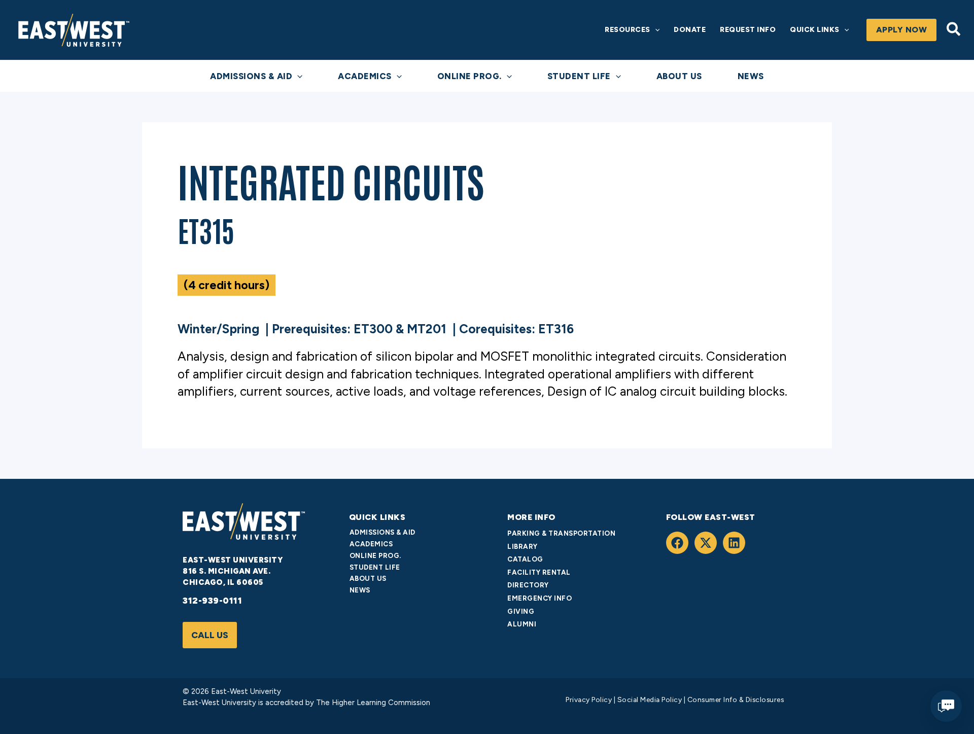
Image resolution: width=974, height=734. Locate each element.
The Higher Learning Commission (372, 702)
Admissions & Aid (382, 532)
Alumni (521, 624)
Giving (520, 611)
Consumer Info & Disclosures (735, 699)
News (360, 590)
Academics (371, 544)
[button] (654, 30)
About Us (368, 578)
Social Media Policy (649, 699)
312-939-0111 (212, 601)
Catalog (525, 559)
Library (522, 546)
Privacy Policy (589, 699)
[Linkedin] (734, 543)
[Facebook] (677, 543)
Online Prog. (375, 555)
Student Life (375, 567)
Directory (528, 585)
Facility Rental (539, 572)
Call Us (209, 635)
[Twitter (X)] (705, 543)
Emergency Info (539, 598)
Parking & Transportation (561, 533)
